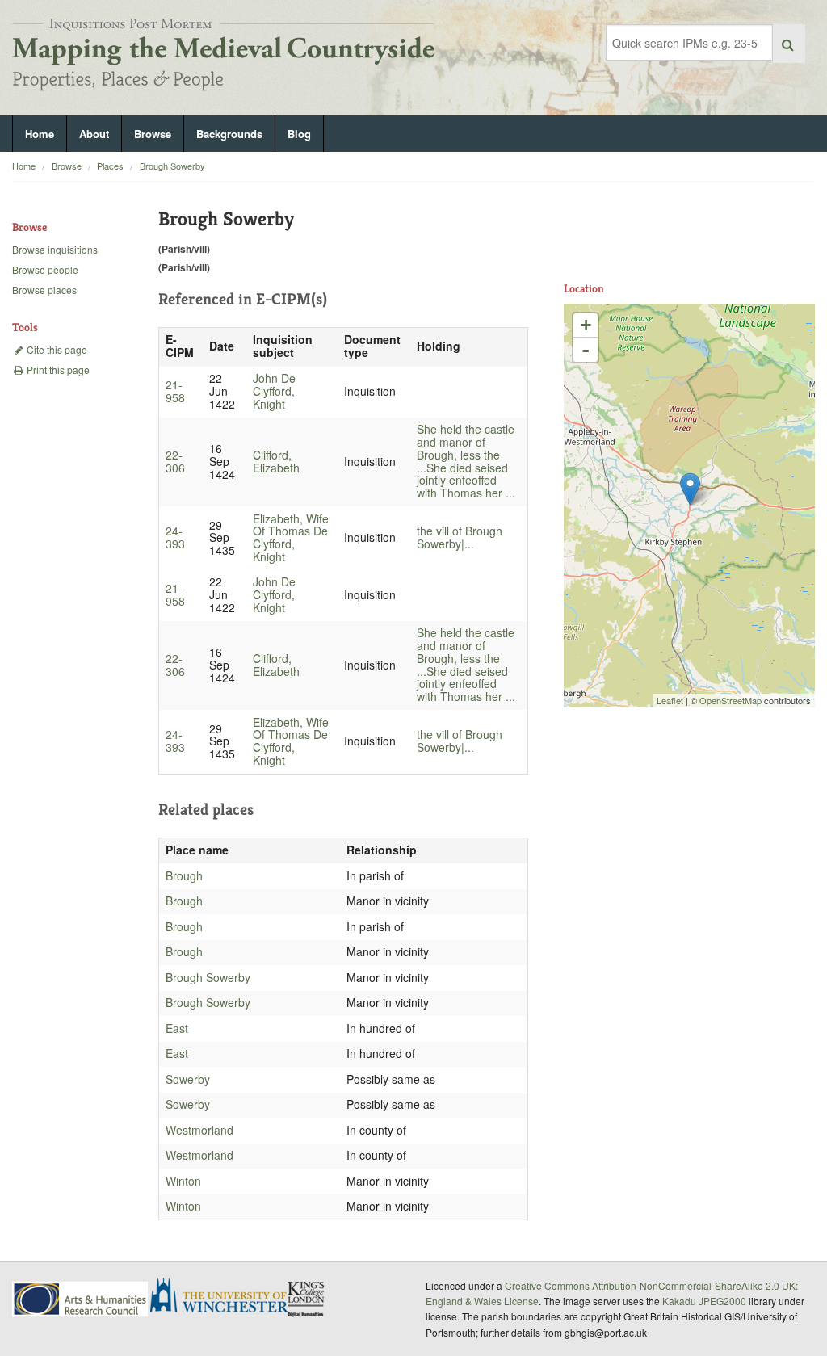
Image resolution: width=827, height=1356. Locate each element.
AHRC (81, 1299)
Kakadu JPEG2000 (704, 1301)
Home (39, 133)
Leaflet (670, 700)
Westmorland (199, 1130)
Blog (299, 133)
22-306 (175, 461)
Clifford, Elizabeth (276, 461)
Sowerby (188, 1079)
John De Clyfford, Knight (274, 391)
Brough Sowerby (172, 165)
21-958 (175, 390)
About (94, 133)
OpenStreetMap (730, 700)
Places (110, 165)
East (177, 1028)
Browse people (45, 269)
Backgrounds (229, 133)
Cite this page (55, 349)
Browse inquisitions (55, 249)
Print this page (57, 369)
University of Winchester (225, 1297)
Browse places (44, 289)
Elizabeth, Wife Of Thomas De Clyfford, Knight (291, 537)
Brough (184, 875)
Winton (183, 1181)
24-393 (175, 537)
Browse (152, 133)
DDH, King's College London (307, 1299)
